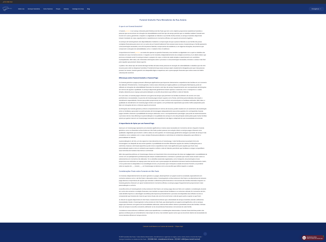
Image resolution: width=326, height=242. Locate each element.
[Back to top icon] (205, 234)
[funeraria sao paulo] (8, 9)
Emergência (315, 9)
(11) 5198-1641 (8, 2)
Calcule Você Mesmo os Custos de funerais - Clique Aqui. (163, 226)
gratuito (127, 31)
